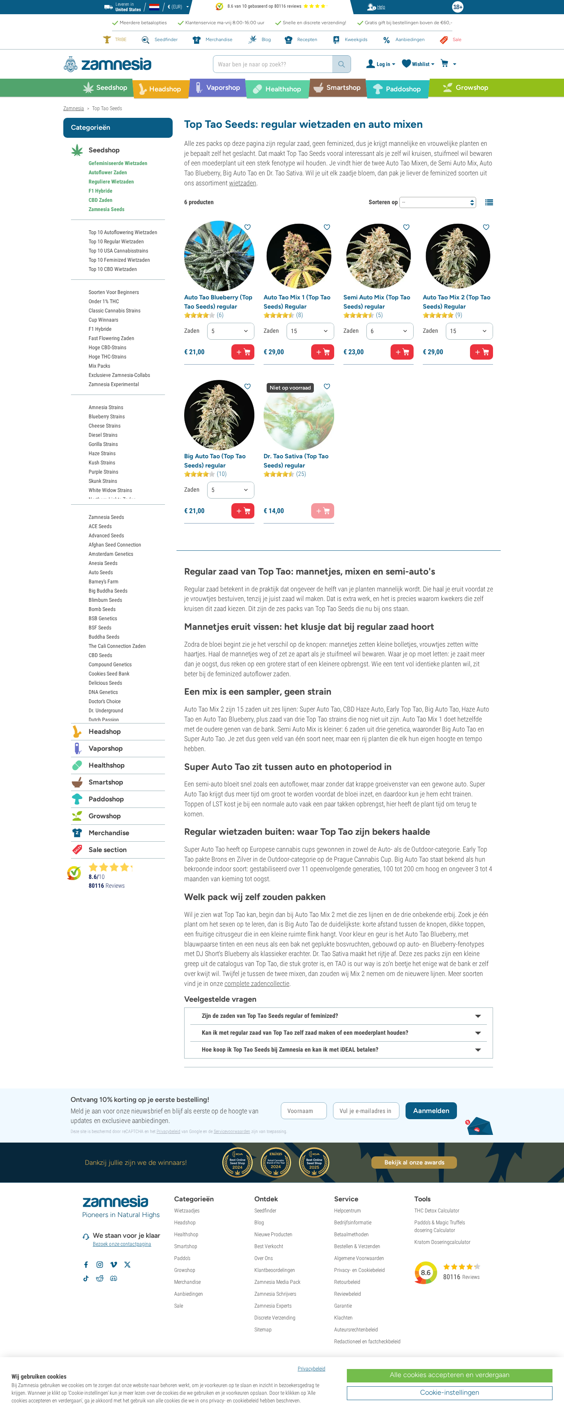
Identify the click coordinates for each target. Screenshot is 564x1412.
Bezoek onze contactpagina (122, 1244)
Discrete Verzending (274, 1318)
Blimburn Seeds (105, 600)
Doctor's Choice (105, 701)
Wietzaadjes (187, 1210)
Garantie (343, 1306)
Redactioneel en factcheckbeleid (367, 1341)
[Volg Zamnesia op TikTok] (86, 1278)
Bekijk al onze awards (414, 1162)
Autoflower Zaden (108, 172)
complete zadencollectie (256, 983)
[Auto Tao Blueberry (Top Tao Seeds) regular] (219, 256)
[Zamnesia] (132, 64)
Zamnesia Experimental (114, 384)
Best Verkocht (268, 1246)
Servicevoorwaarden (232, 1131)
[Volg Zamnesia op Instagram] (100, 1264)
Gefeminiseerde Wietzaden (118, 163)
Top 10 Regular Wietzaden (116, 241)
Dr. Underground (106, 710)
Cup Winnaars (103, 320)
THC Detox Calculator (436, 1210)
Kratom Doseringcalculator (442, 1242)
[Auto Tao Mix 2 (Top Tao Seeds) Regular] (458, 256)
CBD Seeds (100, 655)
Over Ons (263, 1258)
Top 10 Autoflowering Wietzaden (123, 232)
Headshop (105, 731)
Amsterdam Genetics (111, 554)
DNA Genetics (103, 692)
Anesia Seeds (103, 563)
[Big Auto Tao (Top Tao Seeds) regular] (219, 415)
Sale (178, 1306)
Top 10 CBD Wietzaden (113, 269)
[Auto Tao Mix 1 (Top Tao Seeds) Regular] (299, 256)
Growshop (105, 816)
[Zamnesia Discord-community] (113, 1278)
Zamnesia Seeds (106, 209)
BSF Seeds (100, 627)
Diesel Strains (103, 435)
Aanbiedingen (188, 1294)
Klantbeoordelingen (274, 1270)
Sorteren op (383, 202)
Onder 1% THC (104, 301)
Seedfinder (265, 1210)
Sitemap (263, 1329)
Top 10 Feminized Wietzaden (119, 260)
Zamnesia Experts (273, 1306)
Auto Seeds (101, 572)
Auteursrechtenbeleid (356, 1329)
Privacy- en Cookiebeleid (359, 1270)
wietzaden (242, 183)
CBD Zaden (100, 200)
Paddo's (182, 1258)
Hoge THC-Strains (107, 356)
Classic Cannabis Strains (114, 310)
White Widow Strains (110, 490)
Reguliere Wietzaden (111, 181)
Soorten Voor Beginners (114, 292)
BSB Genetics (103, 618)
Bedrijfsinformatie (352, 1222)
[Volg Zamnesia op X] (127, 1264)
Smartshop (106, 782)
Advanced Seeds (106, 535)
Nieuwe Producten (273, 1234)
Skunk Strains (103, 481)
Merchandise (109, 833)
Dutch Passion (104, 720)
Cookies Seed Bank (109, 673)
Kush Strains (102, 462)
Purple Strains (103, 472)
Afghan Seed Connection (115, 545)
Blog (259, 1222)
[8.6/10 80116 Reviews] (114, 867)
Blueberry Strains (107, 416)
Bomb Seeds (102, 609)
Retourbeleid (347, 1282)
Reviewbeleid (347, 1294)
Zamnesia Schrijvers (275, 1294)
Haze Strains (102, 453)
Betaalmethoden (351, 1234)
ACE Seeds (100, 526)
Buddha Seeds (104, 637)
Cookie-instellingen (449, 1392)
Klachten (343, 1318)
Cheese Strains (104, 426)
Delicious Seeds (105, 683)
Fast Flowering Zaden (111, 338)
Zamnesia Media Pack (277, 1282)
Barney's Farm (104, 581)
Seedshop (104, 150)
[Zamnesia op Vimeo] (113, 1264)
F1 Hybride (100, 191)
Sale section (108, 850)
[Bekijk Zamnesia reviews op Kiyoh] (74, 872)
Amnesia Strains (106, 407)
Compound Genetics (110, 664)
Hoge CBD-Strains (107, 347)
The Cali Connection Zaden (117, 646)
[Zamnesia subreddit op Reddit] (100, 1278)
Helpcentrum (347, 1210)
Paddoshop (106, 799)
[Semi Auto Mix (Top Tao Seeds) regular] (378, 256)
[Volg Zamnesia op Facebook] (86, 1264)
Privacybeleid (168, 1131)
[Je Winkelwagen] (449, 64)
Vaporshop (106, 748)
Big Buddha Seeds (108, 591)
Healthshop (107, 765)
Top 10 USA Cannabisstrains (118, 251)
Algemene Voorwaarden (359, 1258)
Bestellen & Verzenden (357, 1246)
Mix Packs (99, 366)
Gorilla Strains (103, 444)
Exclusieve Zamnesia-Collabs (119, 375)
